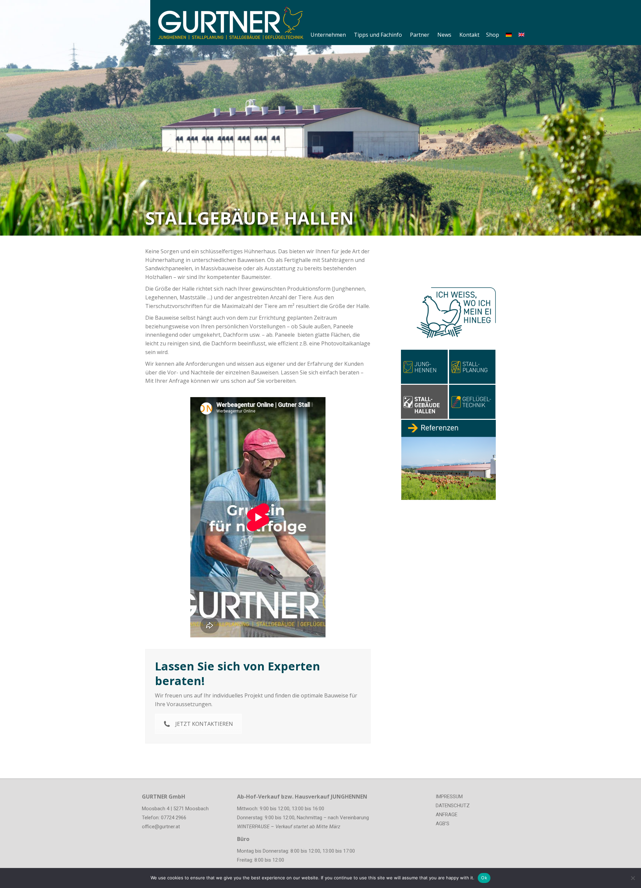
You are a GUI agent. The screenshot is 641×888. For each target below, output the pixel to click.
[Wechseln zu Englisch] (521, 22)
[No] (632, 878)
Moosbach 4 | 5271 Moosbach (175, 809)
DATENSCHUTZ (453, 806)
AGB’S (442, 824)
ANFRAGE (446, 815)
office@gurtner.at (161, 827)
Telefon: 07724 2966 (164, 818)
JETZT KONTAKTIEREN (204, 723)
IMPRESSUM (449, 797)
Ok (484, 877)
